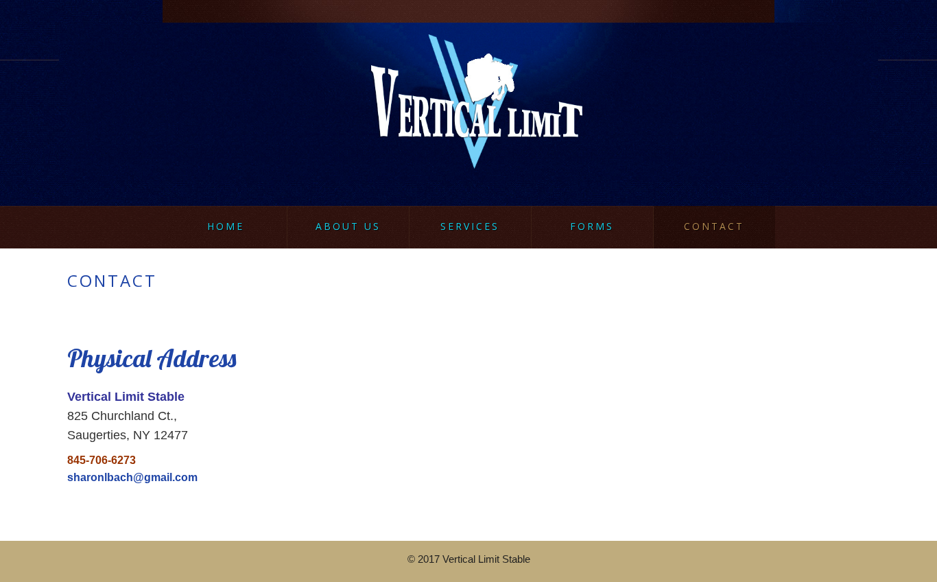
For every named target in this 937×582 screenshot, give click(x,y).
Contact (714, 226)
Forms (592, 226)
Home (225, 226)
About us (348, 226)
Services (469, 226)
